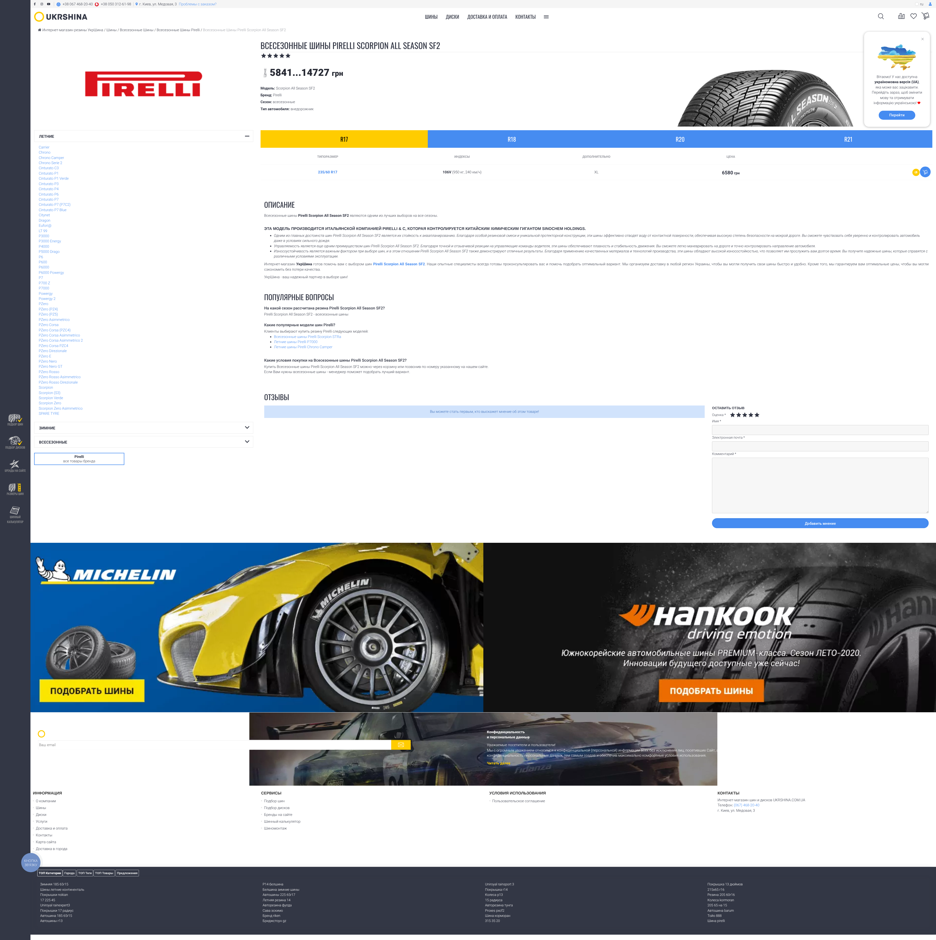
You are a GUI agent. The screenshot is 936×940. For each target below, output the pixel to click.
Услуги (41, 821)
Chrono (44, 152)
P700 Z (44, 283)
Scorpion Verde (51, 398)
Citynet (44, 215)
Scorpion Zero (50, 403)
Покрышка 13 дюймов (725, 884)
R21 (848, 139)
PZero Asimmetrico (54, 319)
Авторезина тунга (499, 905)
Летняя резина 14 (277, 900)
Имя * (716, 421)
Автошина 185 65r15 (56, 916)
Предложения (127, 873)
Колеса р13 (494, 895)
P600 (43, 262)
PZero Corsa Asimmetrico (59, 335)
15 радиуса (493, 900)
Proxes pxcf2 (494, 911)
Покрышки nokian (54, 895)
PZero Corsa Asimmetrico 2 (61, 340)
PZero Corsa (48, 325)
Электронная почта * (728, 438)
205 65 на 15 (717, 905)
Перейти (897, 115)
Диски (452, 16)
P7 (41, 278)
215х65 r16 (716, 890)
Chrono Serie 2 (50, 163)
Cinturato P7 (48, 199)
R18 (512, 139)
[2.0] (736, 415)
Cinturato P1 (48, 173)
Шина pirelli (716, 921)
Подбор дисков (15, 447)
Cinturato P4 (48, 189)
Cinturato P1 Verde (54, 178)
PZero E (45, 356)
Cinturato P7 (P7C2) (54, 204)
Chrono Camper (51, 158)
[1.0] (733, 415)
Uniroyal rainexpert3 (55, 905)
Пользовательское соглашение (518, 801)
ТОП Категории (50, 873)
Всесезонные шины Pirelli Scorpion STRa (307, 337)
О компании (46, 801)
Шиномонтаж (275, 828)
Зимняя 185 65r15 (54, 884)
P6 (41, 257)
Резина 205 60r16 (721, 895)
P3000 (44, 236)
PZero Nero (48, 361)
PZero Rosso (49, 372)
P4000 (44, 246)
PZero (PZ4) (48, 309)
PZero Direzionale (53, 351)
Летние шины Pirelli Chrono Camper (303, 347)
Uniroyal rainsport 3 (499, 884)
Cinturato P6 (48, 194)
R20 (680, 139)
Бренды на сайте (15, 470)
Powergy (46, 293)
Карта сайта (46, 842)
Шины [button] (431, 16)
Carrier (44, 147)
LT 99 (43, 231)
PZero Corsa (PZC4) (55, 330)
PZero (43, 304)
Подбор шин (15, 424)
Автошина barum (721, 911)
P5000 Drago (49, 251)
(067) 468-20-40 (746, 805)
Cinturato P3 (48, 184)
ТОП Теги (85, 873)
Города (69, 873)
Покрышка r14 (496, 890)
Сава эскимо (273, 911)
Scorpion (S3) (49, 393)
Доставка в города (51, 849)
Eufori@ (45, 225)
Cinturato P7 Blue (53, 210)
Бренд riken (272, 916)
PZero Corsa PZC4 (53, 346)
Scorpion (46, 387)
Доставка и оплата (487, 16)
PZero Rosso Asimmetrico (60, 377)
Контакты (526, 16)
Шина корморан (497, 916)
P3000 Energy (50, 241)
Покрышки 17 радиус (57, 911)
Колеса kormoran (721, 900)
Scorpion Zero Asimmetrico (61, 408)
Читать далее (498, 763)
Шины (41, 808)
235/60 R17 (327, 172)
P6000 (44, 267)
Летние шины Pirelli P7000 (296, 342)
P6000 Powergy (51, 272)
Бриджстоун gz (274, 921)
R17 (344, 139)
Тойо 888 (715, 916)
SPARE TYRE (49, 413)
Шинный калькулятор (15, 519)
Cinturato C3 (49, 168)
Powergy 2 (47, 299)
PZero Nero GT (50, 366)
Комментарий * (724, 454)
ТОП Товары (104, 873)
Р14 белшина (273, 884)
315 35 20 (492, 921)
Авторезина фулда (277, 905)
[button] (93, 4)
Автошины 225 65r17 (279, 895)
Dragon (44, 220)
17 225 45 (47, 900)
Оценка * (719, 415)
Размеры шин (15, 494)
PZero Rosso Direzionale (58, 382)
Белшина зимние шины (281, 890)
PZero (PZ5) (48, 314)
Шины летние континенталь (62, 890)
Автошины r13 (51, 921)
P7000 (44, 288)
